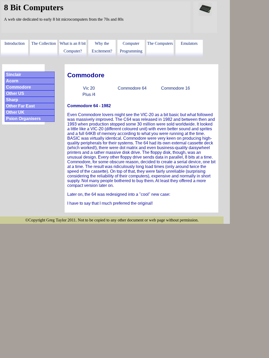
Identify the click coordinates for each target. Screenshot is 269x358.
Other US (15, 93)
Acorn (12, 81)
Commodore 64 (132, 88)
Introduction (14, 43)
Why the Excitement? (102, 47)
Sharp (12, 99)
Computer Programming (131, 47)
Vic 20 (89, 88)
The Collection (43, 43)
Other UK (15, 112)
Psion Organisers (23, 118)
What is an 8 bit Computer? (73, 47)
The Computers (160, 43)
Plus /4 (88, 94)
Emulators (189, 43)
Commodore (18, 87)
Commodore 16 (175, 88)
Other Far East (20, 106)
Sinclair (13, 74)
